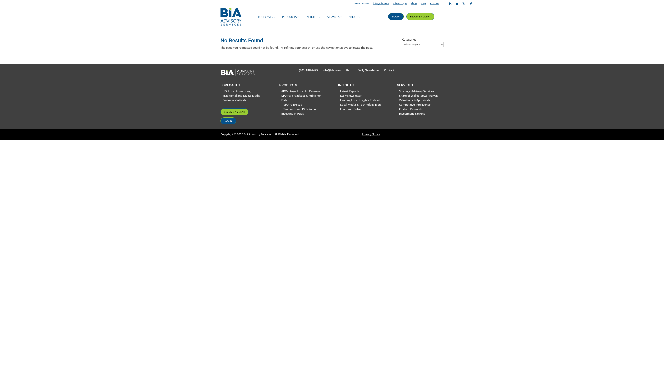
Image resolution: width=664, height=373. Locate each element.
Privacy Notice (371, 134)
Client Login (400, 3)
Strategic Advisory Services (416, 91)
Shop (414, 3)
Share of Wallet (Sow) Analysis (418, 96)
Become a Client (420, 16)
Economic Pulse (350, 109)
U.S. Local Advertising (237, 91)
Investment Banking (412, 114)
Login (396, 16)
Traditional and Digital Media (241, 96)
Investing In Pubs (292, 114)
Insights (312, 17)
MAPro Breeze (292, 105)
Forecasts (265, 17)
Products (289, 17)
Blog (423, 3)
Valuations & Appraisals (414, 100)
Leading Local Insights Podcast (360, 100)
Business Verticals (234, 100)
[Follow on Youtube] (457, 4)
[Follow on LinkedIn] (450, 4)
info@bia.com (381, 3)
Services (333, 17)
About (353, 17)
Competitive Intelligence (415, 105)
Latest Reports (349, 91)
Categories (409, 39)
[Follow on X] (464, 4)
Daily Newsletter (368, 70)
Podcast (434, 3)
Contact (389, 70)
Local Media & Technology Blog (360, 105)
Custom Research (410, 109)
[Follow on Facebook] (471, 4)
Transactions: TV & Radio (299, 109)
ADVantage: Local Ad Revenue (300, 91)
